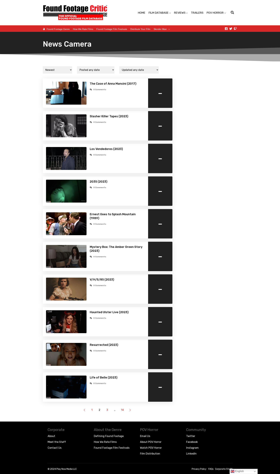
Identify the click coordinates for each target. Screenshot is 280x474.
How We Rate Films (83, 29)
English (239, 471)
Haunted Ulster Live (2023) (109, 312)
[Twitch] (235, 28)
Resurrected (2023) (104, 345)
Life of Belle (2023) (103, 377)
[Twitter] (230, 28)
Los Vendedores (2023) (106, 149)
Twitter (190, 436)
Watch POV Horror (151, 447)
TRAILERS (197, 12)
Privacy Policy (199, 469)
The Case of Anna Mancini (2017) (113, 83)
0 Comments (99, 89)
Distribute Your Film (140, 29)
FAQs (211, 469)
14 (122, 409)
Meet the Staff (57, 441)
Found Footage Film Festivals (111, 29)
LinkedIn (191, 453)
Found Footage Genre (58, 29)
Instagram (192, 447)
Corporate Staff (223, 469)
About (51, 436)
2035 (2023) (98, 181)
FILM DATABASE (159, 12)
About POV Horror (150, 441)
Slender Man (160, 29)
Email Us (145, 436)
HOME (141, 12)
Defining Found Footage (109, 436)
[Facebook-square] (226, 28)
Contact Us (54, 447)
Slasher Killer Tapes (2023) (109, 116)
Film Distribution (150, 453)
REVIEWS (179, 12)
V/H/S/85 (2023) (102, 279)
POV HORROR (215, 12)
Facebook (192, 441)
